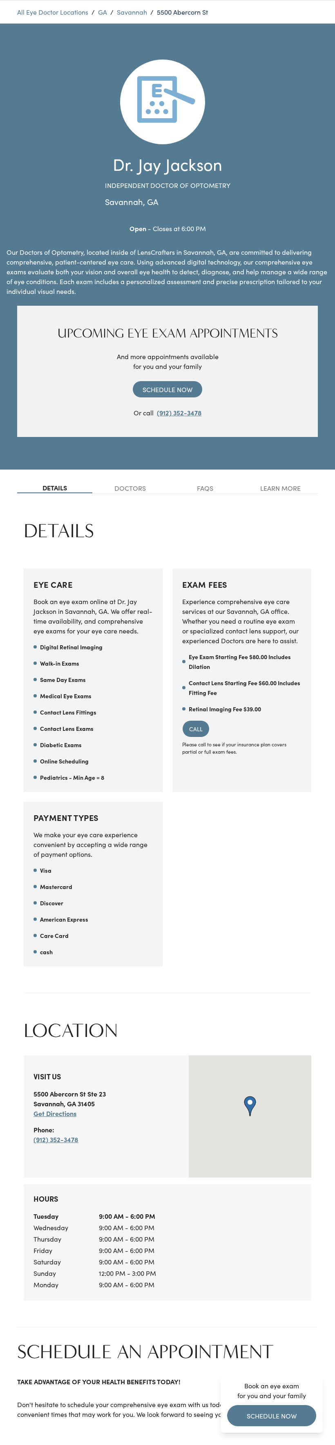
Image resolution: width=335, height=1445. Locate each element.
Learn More (280, 487)
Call (196, 729)
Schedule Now (167, 389)
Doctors (130, 487)
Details (54, 487)
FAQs (205, 487)
